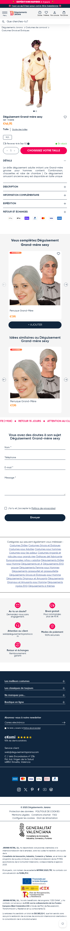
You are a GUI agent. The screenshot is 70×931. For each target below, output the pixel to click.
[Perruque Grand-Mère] (35, 280)
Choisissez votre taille (43, 150)
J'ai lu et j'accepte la (31, 508)
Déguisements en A (31, 564)
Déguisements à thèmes (41, 586)
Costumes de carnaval (36, 28)
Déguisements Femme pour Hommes (39, 567)
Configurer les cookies (23, 818)
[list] (35, 73)
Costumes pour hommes (48, 549)
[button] (64, 13)
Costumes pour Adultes (21, 549)
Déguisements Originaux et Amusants (26, 578)
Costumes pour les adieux (23, 553)
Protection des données (21, 811)
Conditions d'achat (41, 815)
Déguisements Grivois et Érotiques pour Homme (35, 575)
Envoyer (35, 517)
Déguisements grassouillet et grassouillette (35, 571)
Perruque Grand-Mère (21, 311)
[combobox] (35, 22)
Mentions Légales (21, 815)
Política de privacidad (43, 508)
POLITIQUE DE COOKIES (47, 811)
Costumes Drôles (19, 545)
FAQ (54, 815)
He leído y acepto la (23, 728)
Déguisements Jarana (12, 28)
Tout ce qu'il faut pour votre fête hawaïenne (35, 5)
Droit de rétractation (47, 818)
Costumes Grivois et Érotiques (15, 31)
